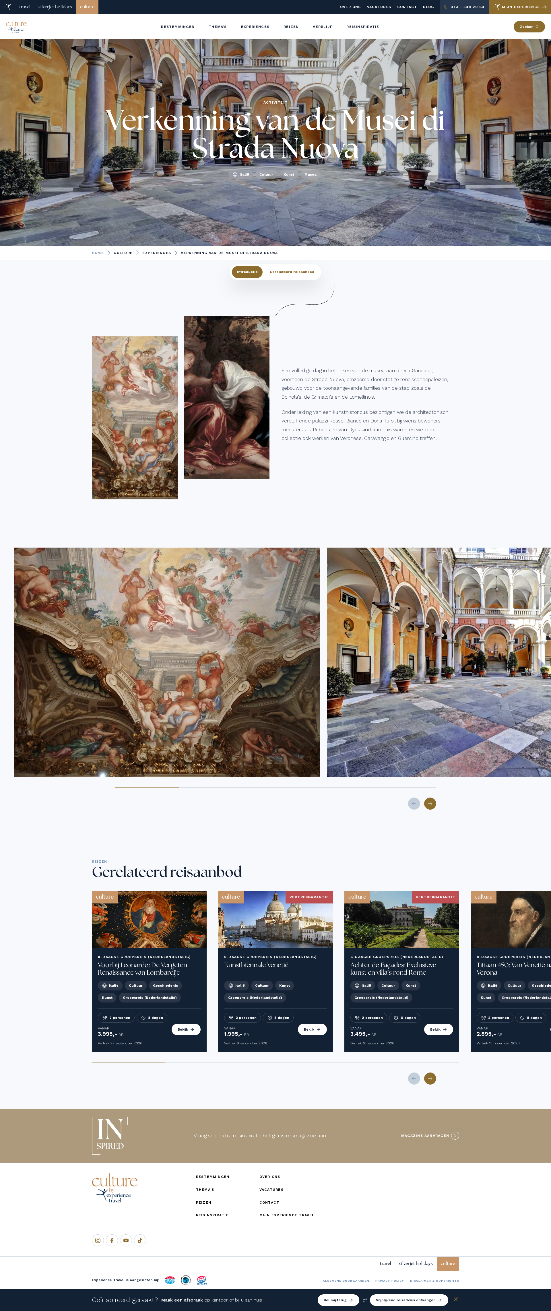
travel (24, 7)
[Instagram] (98, 1240)
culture (87, 7)
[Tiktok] (140, 1240)
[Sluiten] (455, 1300)
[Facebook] (112, 1240)
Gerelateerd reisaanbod (292, 272)
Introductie (247, 272)
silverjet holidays (55, 7)
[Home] (7, 7)
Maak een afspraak (182, 1300)
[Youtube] (126, 1240)
